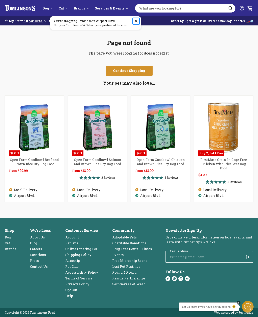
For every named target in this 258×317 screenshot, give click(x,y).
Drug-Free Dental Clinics (132, 249)
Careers (36, 249)
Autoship (72, 260)
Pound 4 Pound (124, 272)
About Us (37, 237)
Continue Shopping (129, 70)
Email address (179, 251)
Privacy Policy (77, 284)
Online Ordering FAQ (81, 249)
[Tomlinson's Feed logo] (20, 8)
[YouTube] (187, 278)
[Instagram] (180, 278)
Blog (33, 243)
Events (118, 255)
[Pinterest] (174, 278)
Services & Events (110, 8)
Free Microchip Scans (129, 260)
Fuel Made (245, 312)
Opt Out (71, 290)
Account (72, 237)
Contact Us (39, 266)
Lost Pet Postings (126, 266)
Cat (61, 8)
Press (34, 260)
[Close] (136, 21)
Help (69, 296)
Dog (46, 8)
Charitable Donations (129, 243)
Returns (71, 243)
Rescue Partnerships (128, 278)
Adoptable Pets (124, 237)
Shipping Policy (78, 255)
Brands (79, 8)
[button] (248, 307)
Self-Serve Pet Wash (129, 284)
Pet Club (72, 266)
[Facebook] (167, 278)
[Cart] (250, 8)
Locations (38, 255)
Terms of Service (79, 278)
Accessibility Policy (81, 272)
